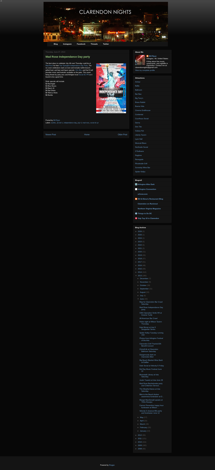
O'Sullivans (139, 151)
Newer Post (51, 135)
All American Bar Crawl (148, 318)
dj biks (53, 123)
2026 (140, 231)
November (144, 282)
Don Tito (138, 127)
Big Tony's (139, 98)
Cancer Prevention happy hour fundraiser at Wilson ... (151, 406)
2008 (140, 449)
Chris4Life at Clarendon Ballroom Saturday (148, 350)
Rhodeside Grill (141, 164)
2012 (140, 435)
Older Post (122, 135)
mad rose (85, 123)
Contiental (139, 114)
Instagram (67, 44)
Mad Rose (49, 66)
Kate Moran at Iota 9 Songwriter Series (147, 328)
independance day (70, 123)
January (143, 431)
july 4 (79, 123)
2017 (140, 262)
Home (87, 135)
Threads (94, 44)
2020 (140, 252)
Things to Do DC (145, 213)
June (142, 299)
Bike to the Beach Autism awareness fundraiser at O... (151, 395)
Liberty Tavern (140, 135)
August (143, 292)
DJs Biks (79, 70)
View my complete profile (145, 70)
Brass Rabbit (140, 102)
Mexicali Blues (140, 143)
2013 (140, 276)
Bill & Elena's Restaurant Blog (150, 199)
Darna (137, 123)
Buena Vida (139, 106)
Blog (56, 44)
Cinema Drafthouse (142, 110)
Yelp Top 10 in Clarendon (148, 218)
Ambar (137, 82)
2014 (140, 272)
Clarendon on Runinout (148, 204)
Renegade (139, 159)
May (142, 417)
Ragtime (138, 155)
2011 (140, 438)
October (143, 285)
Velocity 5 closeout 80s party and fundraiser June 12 (150, 412)
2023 (140, 242)
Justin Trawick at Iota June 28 (151, 380)
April (142, 421)
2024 (140, 238)
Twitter (106, 44)
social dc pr (94, 123)
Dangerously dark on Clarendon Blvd (147, 356)
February (144, 427)
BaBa (137, 86)
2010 (140, 442)
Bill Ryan (153, 56)
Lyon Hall (138, 139)
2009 (140, 445)
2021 (140, 248)
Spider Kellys (140, 172)
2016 (140, 265)
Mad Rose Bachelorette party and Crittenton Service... (150, 384)
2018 (140, 259)
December (144, 278)
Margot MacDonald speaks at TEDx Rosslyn (151, 401)
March (142, 424)
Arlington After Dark (146, 184)
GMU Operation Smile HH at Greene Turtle (150, 314)
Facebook (81, 44)
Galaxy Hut (139, 131)
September (144, 289)
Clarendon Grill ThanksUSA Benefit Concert (150, 345)
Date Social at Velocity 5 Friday (151, 366)
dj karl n (60, 123)
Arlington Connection (147, 189)
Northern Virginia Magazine (149, 209)
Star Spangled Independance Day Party (73, 66)
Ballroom (138, 90)
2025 (140, 235)
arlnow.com (142, 194)
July (142, 296)
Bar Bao (138, 94)
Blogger (111, 465)
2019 (140, 255)
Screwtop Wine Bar (142, 167)
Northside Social (141, 147)
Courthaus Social (142, 119)
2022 (140, 245)
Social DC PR (84, 75)
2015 (140, 269)
